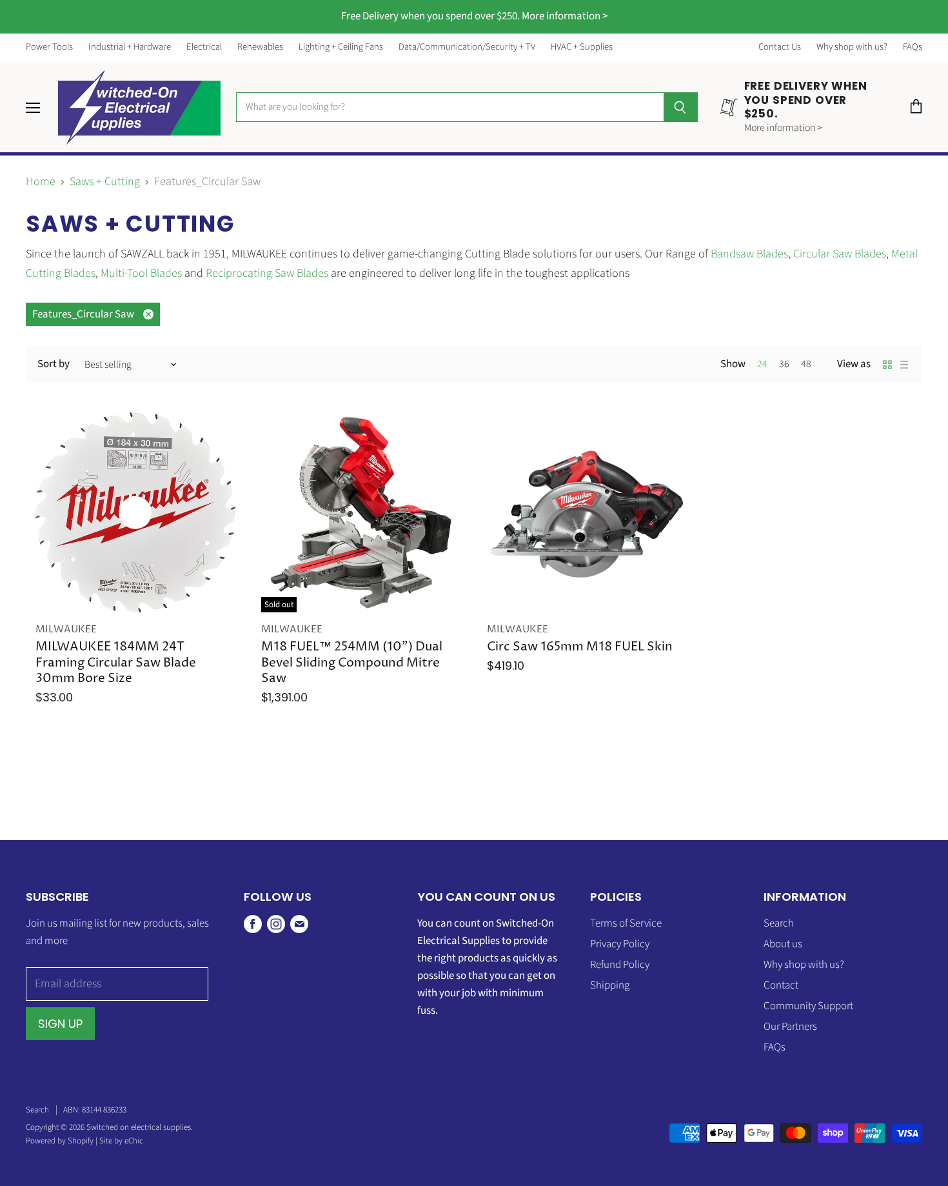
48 (806, 364)
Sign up (60, 1024)
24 (762, 364)
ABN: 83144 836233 (94, 1110)
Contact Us (779, 47)
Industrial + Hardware (129, 47)
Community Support (808, 1006)
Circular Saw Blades (839, 254)
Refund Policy (619, 964)
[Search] (681, 107)
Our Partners (790, 1026)
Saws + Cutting (105, 182)
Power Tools (49, 47)
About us (783, 944)
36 (784, 364)
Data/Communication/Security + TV (467, 47)
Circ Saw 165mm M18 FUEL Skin (580, 647)
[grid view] (887, 364)
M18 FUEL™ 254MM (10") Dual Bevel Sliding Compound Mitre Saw (351, 663)
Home (40, 182)
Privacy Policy (619, 944)
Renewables (260, 47)
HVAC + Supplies (582, 47)
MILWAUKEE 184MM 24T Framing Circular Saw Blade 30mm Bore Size (115, 663)
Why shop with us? (851, 47)
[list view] (904, 364)
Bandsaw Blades (749, 254)
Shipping (609, 985)
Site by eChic (121, 1141)
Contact (781, 985)
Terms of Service (626, 923)
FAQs (912, 47)
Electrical (204, 47)
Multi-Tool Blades (141, 273)
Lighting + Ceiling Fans (341, 47)
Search (779, 923)
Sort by (53, 364)
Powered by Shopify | (62, 1141)
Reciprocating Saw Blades (267, 273)
